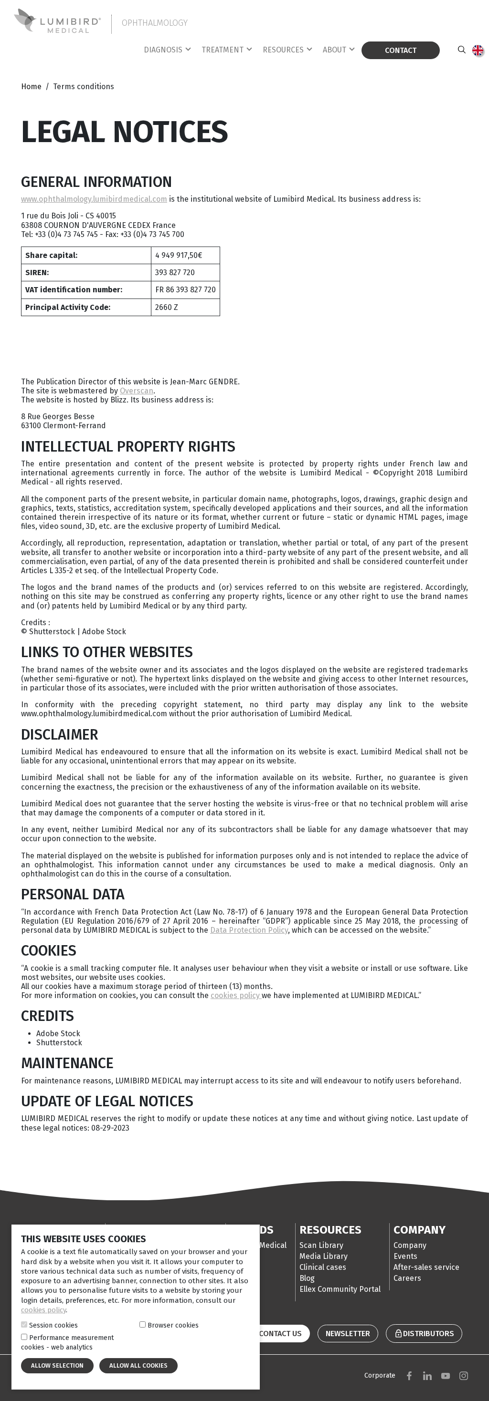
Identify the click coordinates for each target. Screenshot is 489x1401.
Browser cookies (173, 1325)
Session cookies (53, 1325)
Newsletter (348, 1333)
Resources (283, 49)
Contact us (280, 1333)
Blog (307, 1278)
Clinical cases (322, 1267)
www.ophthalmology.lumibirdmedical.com (94, 199)
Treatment (223, 49)
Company (409, 1245)
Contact (400, 50)
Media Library (323, 1256)
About (334, 49)
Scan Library (321, 1245)
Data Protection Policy (249, 930)
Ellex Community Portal (340, 1289)
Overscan (136, 390)
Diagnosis (163, 49)
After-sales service (426, 1267)
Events (405, 1256)
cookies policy (236, 995)
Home (32, 86)
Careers (407, 1278)
